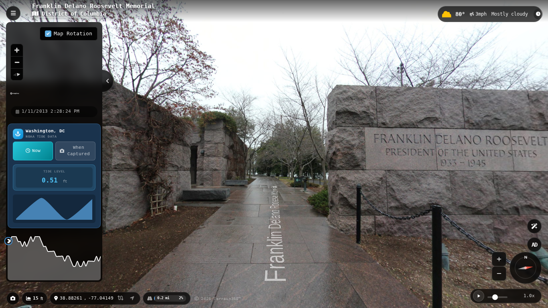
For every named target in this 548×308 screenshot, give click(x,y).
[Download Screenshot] (12, 298)
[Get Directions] (132, 298)
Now (36, 150)
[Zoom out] (17, 62)
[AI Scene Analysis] (534, 226)
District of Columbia (72, 13)
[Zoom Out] (499, 273)
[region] (54, 64)
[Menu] (13, 13)
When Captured (78, 151)
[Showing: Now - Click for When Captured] (538, 14)
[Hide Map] (108, 81)
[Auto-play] (478, 296)
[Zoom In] (499, 259)
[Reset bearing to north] (17, 74)
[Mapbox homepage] (14, 96)
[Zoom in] (17, 50)
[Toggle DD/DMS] (121, 298)
